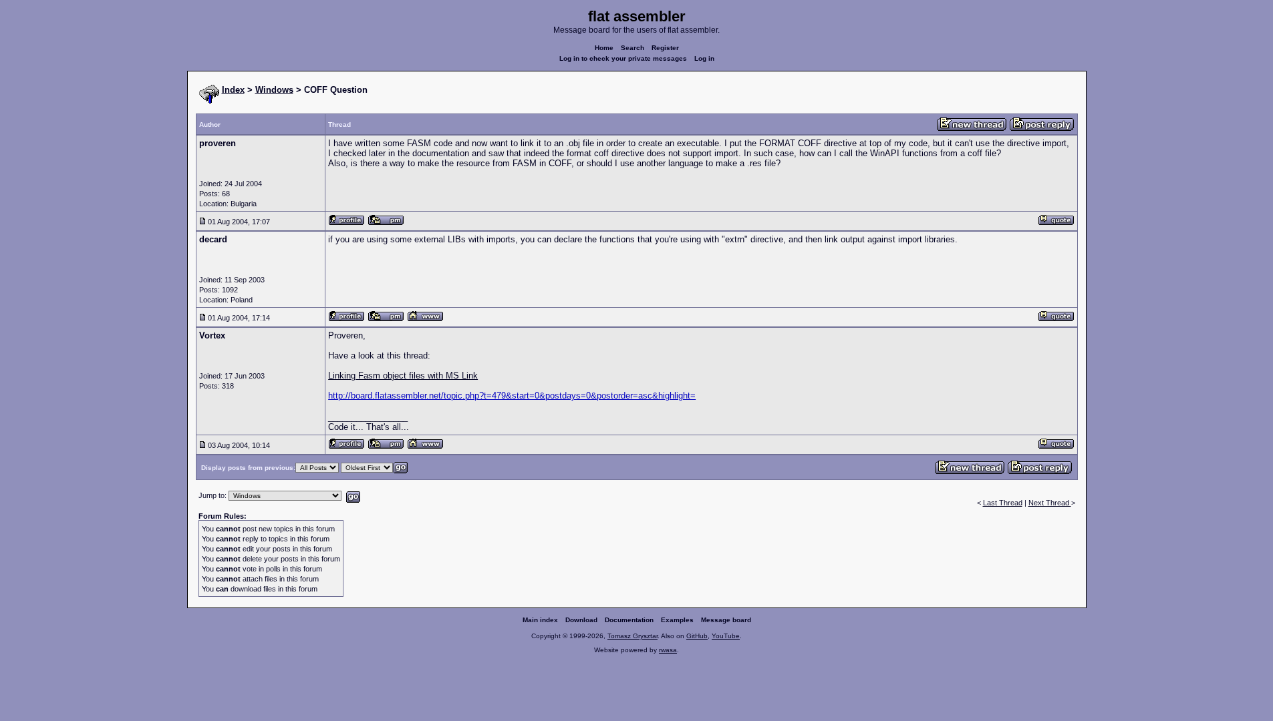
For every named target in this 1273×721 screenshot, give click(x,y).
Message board (726, 620)
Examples (677, 620)
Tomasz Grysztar (632, 636)
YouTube (726, 636)
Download (581, 620)
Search (632, 47)
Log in (704, 58)
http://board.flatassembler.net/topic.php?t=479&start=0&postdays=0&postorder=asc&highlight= (512, 396)
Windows (274, 90)
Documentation (629, 620)
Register (665, 47)
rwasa (668, 650)
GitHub (697, 636)
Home (604, 47)
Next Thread (1049, 503)
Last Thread (1002, 503)
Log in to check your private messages (623, 58)
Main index (540, 620)
